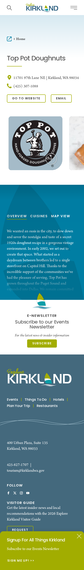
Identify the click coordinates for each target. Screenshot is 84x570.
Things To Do (36, 400)
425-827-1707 (17, 464)
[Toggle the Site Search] (9, 7)
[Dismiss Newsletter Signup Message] (79, 536)
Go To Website (26, 98)
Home (20, 39)
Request (20, 530)
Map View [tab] (60, 216)
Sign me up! (18, 561)
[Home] (42, 7)
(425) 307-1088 (25, 86)
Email (61, 98)
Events (12, 400)
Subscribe (42, 343)
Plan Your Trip (18, 406)
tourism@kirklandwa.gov (25, 470)
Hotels (58, 400)
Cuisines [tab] (39, 216)
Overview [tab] (17, 216)
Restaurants (47, 406)
